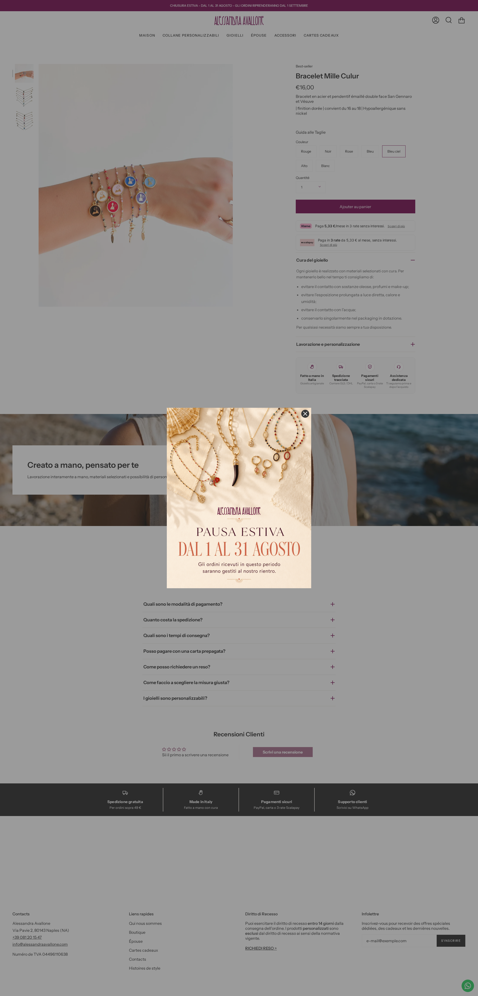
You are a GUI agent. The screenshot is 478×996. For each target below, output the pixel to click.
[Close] (305, 414)
